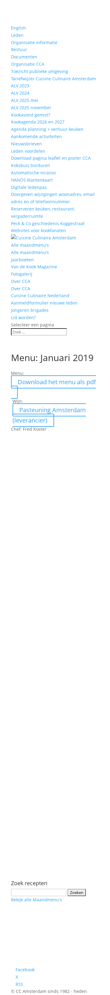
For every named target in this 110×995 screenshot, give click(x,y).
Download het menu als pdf (57, 382)
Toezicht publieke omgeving (39, 71)
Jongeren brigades (30, 310)
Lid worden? (23, 317)
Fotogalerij (21, 274)
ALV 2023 (20, 86)
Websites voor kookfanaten (38, 230)
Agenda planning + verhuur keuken (47, 129)
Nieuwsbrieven (26, 144)
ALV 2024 (20, 93)
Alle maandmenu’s (30, 245)
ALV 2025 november (31, 107)
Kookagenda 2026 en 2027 (37, 122)
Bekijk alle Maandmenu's (36, 900)
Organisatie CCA (27, 64)
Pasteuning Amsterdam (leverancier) (49, 415)
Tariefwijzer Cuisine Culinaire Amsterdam (53, 79)
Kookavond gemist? (30, 115)
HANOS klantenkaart (32, 180)
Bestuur (19, 49)
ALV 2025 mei (24, 100)
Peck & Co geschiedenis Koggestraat (48, 223)
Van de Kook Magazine (34, 267)
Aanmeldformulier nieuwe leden (44, 303)
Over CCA (20, 281)
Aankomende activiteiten (36, 136)
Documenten (24, 57)
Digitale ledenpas (29, 187)
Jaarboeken (22, 260)
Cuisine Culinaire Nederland (40, 295)
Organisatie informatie (34, 42)
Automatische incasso (33, 173)
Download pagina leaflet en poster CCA (51, 158)
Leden (17, 35)
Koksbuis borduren (30, 165)
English (18, 28)
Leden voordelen (28, 151)
